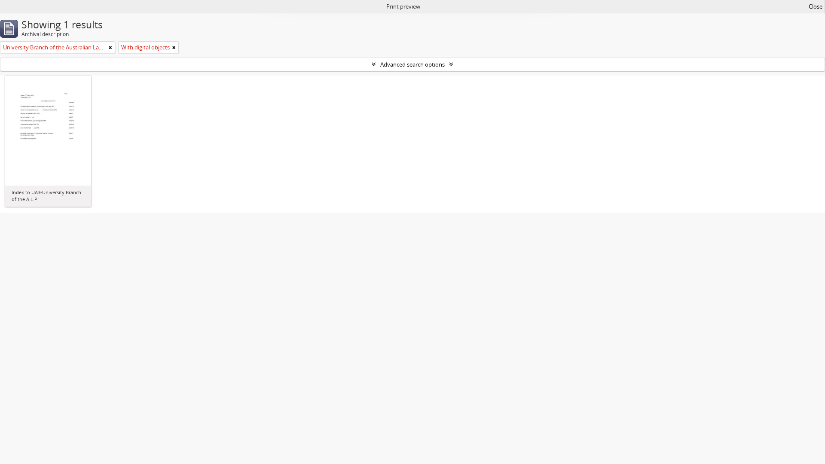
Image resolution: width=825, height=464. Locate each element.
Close (815, 6)
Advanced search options (412, 64)
